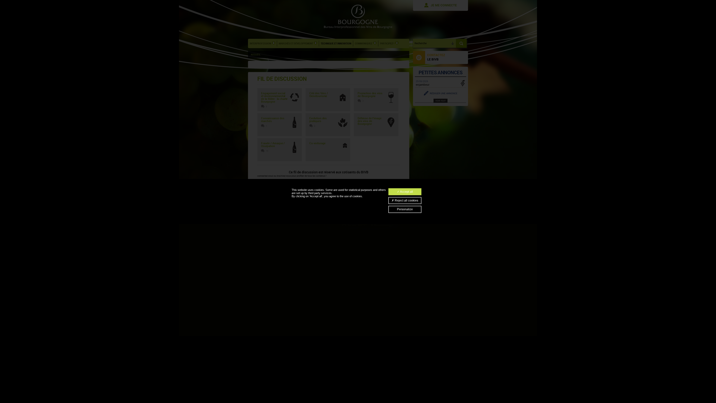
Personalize (405, 209)
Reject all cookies (406, 200)
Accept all (406, 191)
